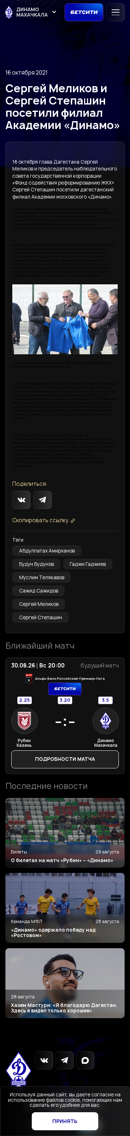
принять (64, 1121)
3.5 (105, 700)
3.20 (65, 700)
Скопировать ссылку (40, 521)
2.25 (25, 700)
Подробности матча (65, 759)
